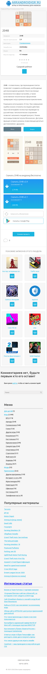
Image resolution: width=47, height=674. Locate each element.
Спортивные (11, 450)
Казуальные (10, 436)
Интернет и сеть (12, 478)
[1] (20, 59)
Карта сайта (23, 663)
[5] (29, 59)
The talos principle (11, 541)
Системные (10, 492)
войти (15, 383)
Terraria (7, 509)
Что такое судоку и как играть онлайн (19, 640)
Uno (34, 328)
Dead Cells (8, 523)
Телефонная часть (13, 495)
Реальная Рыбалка (11, 548)
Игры (6, 415)
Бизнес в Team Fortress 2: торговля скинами (21, 590)
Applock (35, 300)
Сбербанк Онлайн (11, 534)
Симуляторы (11, 446)
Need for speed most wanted (15, 565)
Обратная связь (23, 660)
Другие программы (13, 474)
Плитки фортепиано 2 (12, 356)
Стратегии (10, 453)
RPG (7, 418)
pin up (6, 513)
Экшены (9, 464)
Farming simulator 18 (12, 544)
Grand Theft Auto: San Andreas (16, 537)
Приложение (9, 471)
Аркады (9, 422)
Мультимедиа (11, 481)
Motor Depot (9, 516)
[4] (26, 59)
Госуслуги (8, 527)
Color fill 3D (12, 328)
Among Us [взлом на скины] (15, 576)
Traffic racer (35, 271)
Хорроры (9, 460)
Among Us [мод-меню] (13, 520)
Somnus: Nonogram (12, 300)
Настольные (11, 439)
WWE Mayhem (35, 356)
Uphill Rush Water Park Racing (15, 555)
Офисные (9, 488)
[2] (22, 59)
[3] (24, 59)
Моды (6, 467)
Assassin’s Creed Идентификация (17, 562)
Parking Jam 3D (10, 551)
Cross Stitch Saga (10, 569)
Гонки (8, 429)
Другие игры (11, 432)
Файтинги (10, 457)
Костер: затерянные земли (12, 271)
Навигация (10, 485)
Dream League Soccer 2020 (14, 572)
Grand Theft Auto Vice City (14, 558)
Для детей (8, 411)
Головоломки (25, 43)
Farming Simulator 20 (12, 530)
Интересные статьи (18, 583)
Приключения (11, 443)
